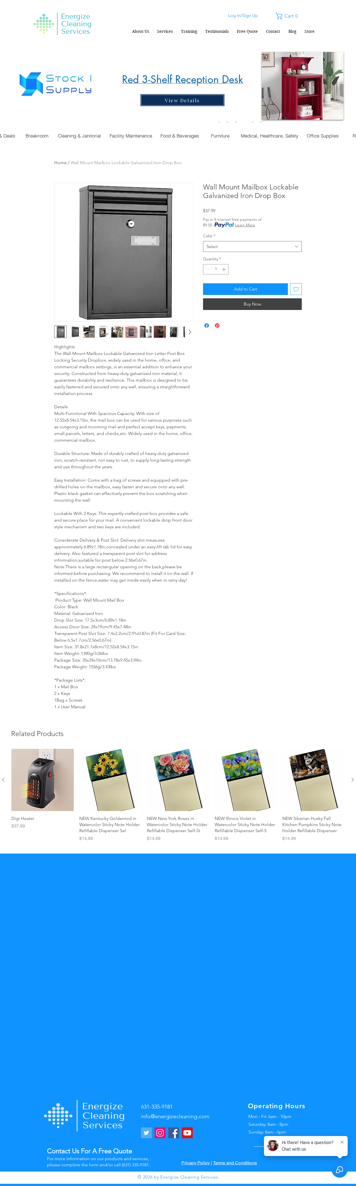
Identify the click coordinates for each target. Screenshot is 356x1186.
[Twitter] (146, 1132)
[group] (178, 798)
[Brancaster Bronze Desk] (227, 122)
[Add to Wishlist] (296, 289)
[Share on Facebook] (206, 325)
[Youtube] (187, 1132)
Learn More (245, 224)
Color (209, 235)
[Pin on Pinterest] (217, 325)
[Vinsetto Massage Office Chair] (261, 122)
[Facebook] (173, 1132)
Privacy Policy (195, 1162)
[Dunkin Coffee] (236, 122)
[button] (288, 15)
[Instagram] (160, 1132)
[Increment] (224, 269)
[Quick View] (42, 780)
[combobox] (252, 246)
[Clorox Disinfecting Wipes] (252, 122)
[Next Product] (352, 779)
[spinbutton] (216, 269)
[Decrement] (207, 269)
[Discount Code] (219, 122)
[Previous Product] (3, 779)
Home (60, 162)
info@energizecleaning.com (175, 1116)
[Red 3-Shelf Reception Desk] (244, 122)
